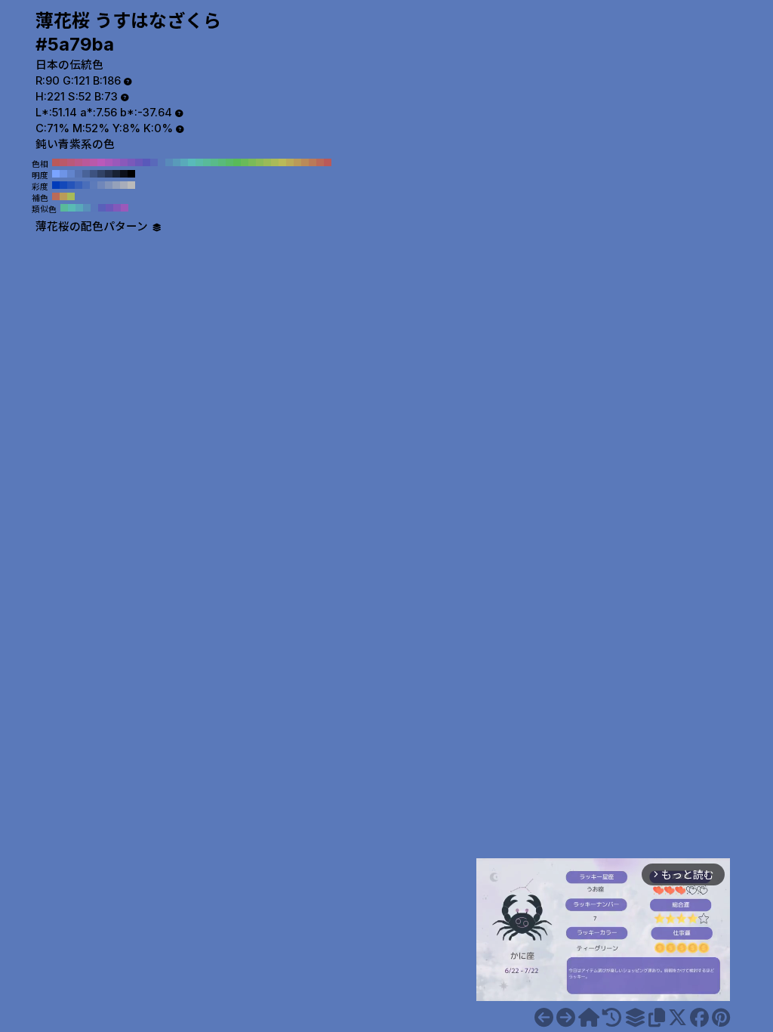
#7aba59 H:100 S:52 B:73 (252, 162)
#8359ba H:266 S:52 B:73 (117, 208)
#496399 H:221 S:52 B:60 (86, 174)
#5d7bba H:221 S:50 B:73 (93, 185)
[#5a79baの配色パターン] (634, 1017)
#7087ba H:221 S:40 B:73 (101, 185)
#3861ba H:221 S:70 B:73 (78, 185)
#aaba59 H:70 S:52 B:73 (275, 162)
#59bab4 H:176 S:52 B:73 (71, 208)
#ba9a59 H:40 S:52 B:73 (297, 162)
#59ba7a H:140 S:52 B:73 (222, 162)
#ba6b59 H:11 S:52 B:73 (56, 196)
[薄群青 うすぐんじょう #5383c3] (543, 1017)
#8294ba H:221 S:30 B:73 (108, 185)
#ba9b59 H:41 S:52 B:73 (63, 196)
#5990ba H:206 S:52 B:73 (87, 208)
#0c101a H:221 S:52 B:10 (124, 174)
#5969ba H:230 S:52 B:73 (154, 162)
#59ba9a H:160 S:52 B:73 (207, 162)
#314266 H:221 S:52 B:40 (101, 174)
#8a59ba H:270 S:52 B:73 (124, 162)
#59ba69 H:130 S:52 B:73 (229, 162)
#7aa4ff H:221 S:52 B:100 (56, 174)
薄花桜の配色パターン (93, 226)
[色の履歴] (611, 1017)
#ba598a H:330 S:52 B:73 (78, 162)
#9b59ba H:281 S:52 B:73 (124, 208)
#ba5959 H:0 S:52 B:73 (327, 162)
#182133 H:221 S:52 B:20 (116, 174)
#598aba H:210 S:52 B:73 (169, 162)
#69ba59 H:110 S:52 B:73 (244, 162)
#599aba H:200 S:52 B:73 (176, 162)
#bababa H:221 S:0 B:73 (131, 185)
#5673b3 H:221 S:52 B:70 (78, 174)
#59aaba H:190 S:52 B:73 (184, 162)
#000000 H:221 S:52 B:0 (131, 174)
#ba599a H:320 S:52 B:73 (86, 162)
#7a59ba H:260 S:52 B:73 (131, 162)
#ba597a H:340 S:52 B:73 (71, 162)
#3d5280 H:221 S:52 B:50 (93, 174)
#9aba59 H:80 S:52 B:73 (267, 162)
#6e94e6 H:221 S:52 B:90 (63, 174)
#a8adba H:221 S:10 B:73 (124, 185)
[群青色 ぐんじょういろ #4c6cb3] (565, 1017)
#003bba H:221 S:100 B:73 (56, 185)
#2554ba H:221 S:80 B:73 (71, 185)
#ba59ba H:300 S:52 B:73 (101, 162)
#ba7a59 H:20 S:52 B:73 (312, 162)
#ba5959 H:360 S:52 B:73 (56, 162)
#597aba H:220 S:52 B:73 (161, 162)
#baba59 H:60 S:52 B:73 (282, 162)
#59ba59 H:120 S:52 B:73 (237, 162)
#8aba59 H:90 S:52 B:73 (259, 162)
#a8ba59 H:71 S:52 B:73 (71, 196)
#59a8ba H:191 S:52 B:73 (79, 208)
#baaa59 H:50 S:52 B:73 (290, 162)
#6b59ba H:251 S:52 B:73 (109, 208)
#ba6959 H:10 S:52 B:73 (320, 162)
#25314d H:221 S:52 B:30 (108, 174)
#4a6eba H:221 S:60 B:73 (86, 185)
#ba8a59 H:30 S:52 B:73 (305, 162)
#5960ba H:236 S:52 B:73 (102, 208)
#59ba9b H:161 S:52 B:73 (64, 208)
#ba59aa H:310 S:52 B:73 (93, 162)
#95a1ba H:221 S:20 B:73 (116, 185)
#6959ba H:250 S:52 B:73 (139, 162)
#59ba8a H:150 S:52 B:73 (214, 162)
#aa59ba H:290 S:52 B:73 (108, 162)
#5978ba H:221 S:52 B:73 (94, 208)
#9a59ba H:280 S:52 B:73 (116, 162)
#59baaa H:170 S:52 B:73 (199, 162)
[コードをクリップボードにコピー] (656, 1017)
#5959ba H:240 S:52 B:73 (146, 162)
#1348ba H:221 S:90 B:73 (63, 185)
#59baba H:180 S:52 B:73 (192, 162)
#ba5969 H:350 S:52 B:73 (63, 162)
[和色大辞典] (588, 1017)
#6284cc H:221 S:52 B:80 (71, 174)
